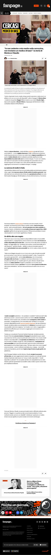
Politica (20, 13)
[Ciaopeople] (45, 551)
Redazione (29, 536)
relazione (31, 151)
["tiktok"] (2, 512)
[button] (45, 58)
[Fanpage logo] (11, 6)
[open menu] (1, 13)
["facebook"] (17, 512)
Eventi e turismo (37, 13)
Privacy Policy (30, 530)
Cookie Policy (30, 532)
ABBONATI (36, 5)
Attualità (15, 13)
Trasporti (25, 13)
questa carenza (19, 223)
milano (7, 13)
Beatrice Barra (14, 58)
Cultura (30, 13)
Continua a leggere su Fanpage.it (25, 423)
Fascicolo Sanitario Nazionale (27, 323)
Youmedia (29, 526)
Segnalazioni (29, 528)
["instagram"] (6, 512)
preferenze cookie (31, 538)
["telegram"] (21, 512)
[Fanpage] (7, 522)
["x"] (14, 512)
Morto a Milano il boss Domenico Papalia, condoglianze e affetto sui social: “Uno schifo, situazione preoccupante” (37, 484)
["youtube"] (10, 512)
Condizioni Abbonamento (32, 534)
